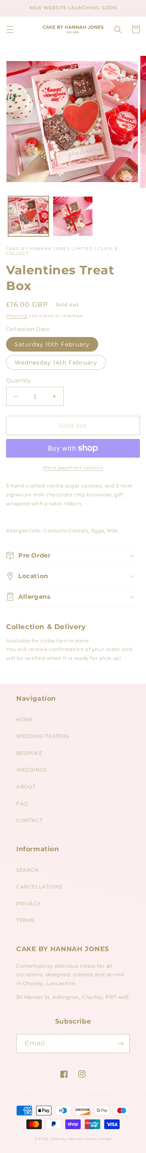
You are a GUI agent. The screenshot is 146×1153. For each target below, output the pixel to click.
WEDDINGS (31, 770)
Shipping (17, 315)
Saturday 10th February (52, 344)
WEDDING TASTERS (42, 736)
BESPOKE (29, 753)
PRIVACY (28, 904)
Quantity (18, 380)
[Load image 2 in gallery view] (73, 216)
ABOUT (26, 787)
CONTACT (29, 820)
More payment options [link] (73, 467)
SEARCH (27, 870)
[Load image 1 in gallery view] (28, 216)
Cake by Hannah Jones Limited (81, 1139)
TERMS (25, 920)
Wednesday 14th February (56, 362)
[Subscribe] (120, 1043)
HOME (24, 719)
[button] (10, 29)
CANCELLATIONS (39, 887)
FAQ (22, 804)
